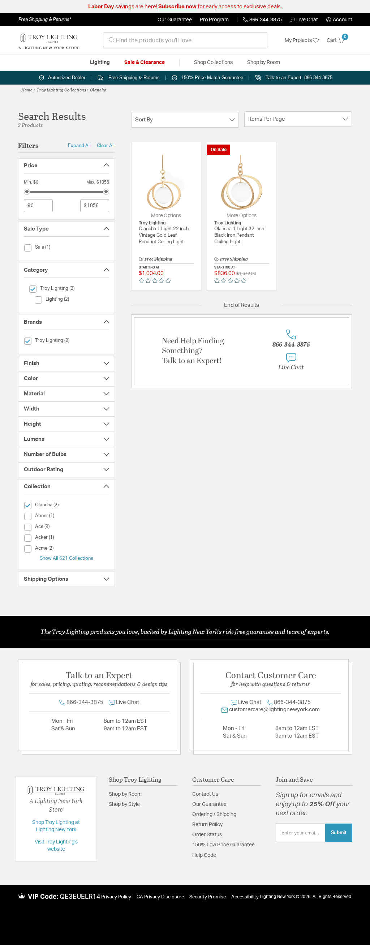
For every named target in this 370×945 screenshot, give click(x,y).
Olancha (98, 89)
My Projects (299, 40)
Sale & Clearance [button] (144, 62)
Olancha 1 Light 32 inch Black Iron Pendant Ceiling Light (239, 235)
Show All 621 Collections (66, 558)
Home (27, 89)
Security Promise (207, 897)
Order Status (207, 834)
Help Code (204, 855)
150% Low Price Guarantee (223, 844)
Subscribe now (177, 6)
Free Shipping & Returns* (44, 19)
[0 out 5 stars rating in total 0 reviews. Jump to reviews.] (157, 280)
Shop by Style (124, 804)
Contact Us (205, 794)
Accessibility (245, 897)
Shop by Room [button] (263, 62)
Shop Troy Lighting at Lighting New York (56, 826)
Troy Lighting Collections (61, 89)
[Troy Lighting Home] (48, 40)
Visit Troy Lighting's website (56, 845)
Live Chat (307, 19)
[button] (339, 19)
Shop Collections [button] (213, 62)
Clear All (106, 145)
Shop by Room (125, 794)
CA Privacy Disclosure (160, 897)
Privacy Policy (116, 897)
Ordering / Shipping (214, 814)
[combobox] (185, 40)
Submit (339, 832)
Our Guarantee (175, 19)
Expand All (79, 145)
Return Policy (207, 824)
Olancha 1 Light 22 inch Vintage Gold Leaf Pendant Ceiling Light (164, 235)
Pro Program (214, 19)
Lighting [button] (100, 62)
